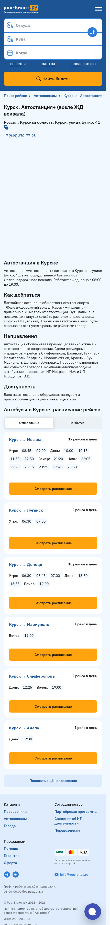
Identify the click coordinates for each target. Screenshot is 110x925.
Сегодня (18, 63)
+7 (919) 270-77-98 (20, 135)
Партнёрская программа (75, 811)
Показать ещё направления (53, 780)
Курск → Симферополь (32, 676)
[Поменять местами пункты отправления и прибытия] (92, 32)
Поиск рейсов (15, 95)
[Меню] (98, 9)
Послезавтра (83, 63)
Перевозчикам (67, 830)
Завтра (48, 63)
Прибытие (77, 423)
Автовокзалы (45, 95)
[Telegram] (7, 874)
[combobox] (53, 25)
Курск (68, 95)
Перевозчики (15, 811)
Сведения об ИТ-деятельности (68, 821)
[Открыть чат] (92, 911)
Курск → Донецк (25, 564)
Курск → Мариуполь (29, 624)
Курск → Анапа (24, 727)
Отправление (29, 423)
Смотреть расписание (53, 488)
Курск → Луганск (26, 510)
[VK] (16, 874)
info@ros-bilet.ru (74, 874)
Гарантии (11, 855)
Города (10, 825)
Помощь (11, 848)
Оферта (10, 862)
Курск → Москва (25, 439)
